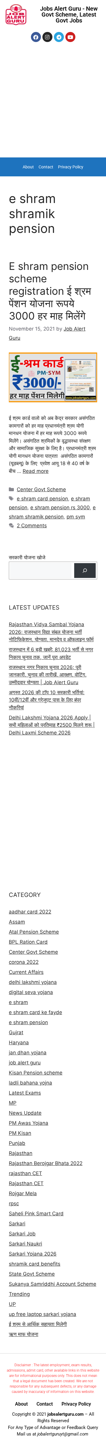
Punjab (17, 1143)
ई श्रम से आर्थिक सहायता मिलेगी (38, 1324)
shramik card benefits (34, 1264)
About (28, 167)
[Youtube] (70, 37)
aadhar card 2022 (30, 912)
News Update (25, 1113)
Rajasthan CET (26, 1183)
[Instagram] (47, 37)
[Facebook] (36, 37)
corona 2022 (24, 962)
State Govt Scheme (32, 1274)
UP (12, 1304)
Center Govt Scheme (41, 489)
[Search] (85, 570)
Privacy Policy (70, 167)
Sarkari (17, 1224)
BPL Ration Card (28, 942)
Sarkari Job (22, 1234)
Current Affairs (26, 972)
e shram (18, 1002)
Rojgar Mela (23, 1193)
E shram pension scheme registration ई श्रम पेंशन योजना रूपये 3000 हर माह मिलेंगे (50, 291)
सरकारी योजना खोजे (27, 557)
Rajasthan (20, 1153)
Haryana (19, 1042)
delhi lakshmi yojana (33, 982)
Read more (36, 471)
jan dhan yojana (28, 1053)
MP (12, 1103)
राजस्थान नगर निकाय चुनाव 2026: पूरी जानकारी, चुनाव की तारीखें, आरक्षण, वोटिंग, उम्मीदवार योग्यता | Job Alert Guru (48, 674)
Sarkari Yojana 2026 (33, 1254)
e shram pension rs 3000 (60, 507)
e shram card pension (42, 499)
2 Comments (32, 526)
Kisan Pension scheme (35, 1073)
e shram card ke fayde (35, 1012)
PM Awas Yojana (28, 1123)
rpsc (14, 1203)
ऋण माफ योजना (23, 1334)
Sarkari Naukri (25, 1244)
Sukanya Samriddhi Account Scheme (52, 1284)
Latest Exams (25, 1093)
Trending (19, 1294)
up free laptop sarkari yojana (42, 1314)
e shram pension (28, 1022)
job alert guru (25, 1063)
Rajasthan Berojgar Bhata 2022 (45, 1163)
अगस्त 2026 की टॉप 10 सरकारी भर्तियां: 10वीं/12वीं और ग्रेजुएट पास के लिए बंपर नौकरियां (47, 699)
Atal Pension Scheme (34, 932)
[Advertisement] (53, 101)
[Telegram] (59, 37)
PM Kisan (20, 1133)
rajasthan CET (25, 1173)
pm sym (76, 517)
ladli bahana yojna (30, 1083)
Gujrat (16, 1032)
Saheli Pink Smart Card (36, 1214)
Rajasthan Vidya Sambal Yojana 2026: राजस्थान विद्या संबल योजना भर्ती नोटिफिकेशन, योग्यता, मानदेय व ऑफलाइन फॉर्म (51, 631)
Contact (46, 167)
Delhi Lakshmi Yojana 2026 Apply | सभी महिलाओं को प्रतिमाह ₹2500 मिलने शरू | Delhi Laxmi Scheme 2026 (52, 725)
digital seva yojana (31, 992)
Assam (17, 922)
